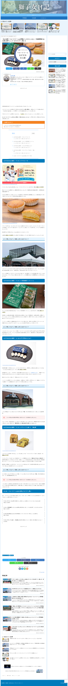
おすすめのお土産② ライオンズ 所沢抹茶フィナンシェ (24, 141)
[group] (6, 28)
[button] (37, 68)
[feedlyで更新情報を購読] (14, 84)
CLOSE (33, 133)
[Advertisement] (23, 96)
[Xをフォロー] (12, 84)
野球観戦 (12, 555)
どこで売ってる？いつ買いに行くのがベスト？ (22, 138)
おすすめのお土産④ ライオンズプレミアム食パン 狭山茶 (24, 151)
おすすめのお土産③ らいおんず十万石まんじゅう (23, 145)
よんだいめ (12, 75)
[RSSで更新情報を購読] (16, 84)
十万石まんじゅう (34, 372)
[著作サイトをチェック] (11, 84)
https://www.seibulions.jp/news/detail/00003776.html (9, 365)
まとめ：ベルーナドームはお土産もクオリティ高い (23, 155)
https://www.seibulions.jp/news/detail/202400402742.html (10, 184)
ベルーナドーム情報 (6, 555)
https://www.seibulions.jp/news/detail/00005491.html (9, 450)
